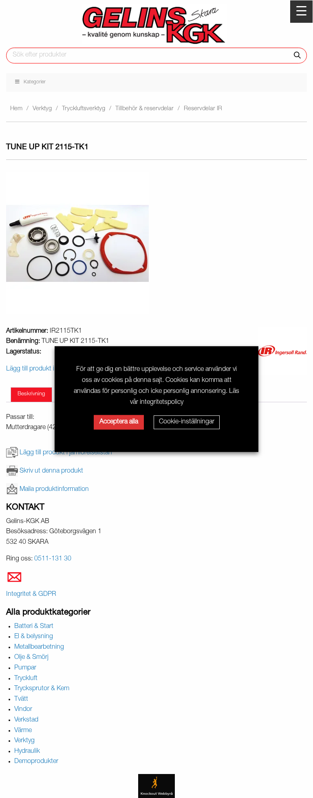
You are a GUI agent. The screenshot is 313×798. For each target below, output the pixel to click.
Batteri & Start (33, 627)
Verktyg (42, 109)
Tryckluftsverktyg (83, 109)
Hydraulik (27, 751)
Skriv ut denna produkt (51, 471)
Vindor (23, 709)
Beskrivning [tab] (31, 394)
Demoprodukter (36, 762)
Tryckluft (25, 679)
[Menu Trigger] (301, 11)
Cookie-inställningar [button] (186, 422)
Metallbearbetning (39, 647)
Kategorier (35, 82)
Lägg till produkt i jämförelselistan (66, 453)
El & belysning (33, 637)
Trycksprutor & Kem (41, 689)
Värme (23, 731)
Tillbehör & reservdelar (144, 109)
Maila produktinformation (54, 489)
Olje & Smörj (31, 657)
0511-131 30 (52, 559)
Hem (16, 109)
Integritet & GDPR (31, 594)
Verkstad (26, 720)
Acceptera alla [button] (118, 422)
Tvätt (21, 699)
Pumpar (25, 668)
